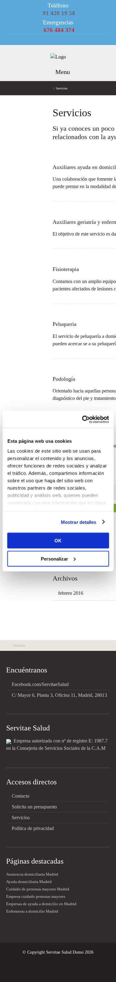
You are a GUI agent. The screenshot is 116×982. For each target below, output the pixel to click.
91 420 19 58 (59, 13)
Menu (62, 71)
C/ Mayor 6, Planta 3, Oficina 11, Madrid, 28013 (59, 695)
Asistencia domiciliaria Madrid (32, 874)
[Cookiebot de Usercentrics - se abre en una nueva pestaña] (82, 419)
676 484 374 (59, 30)
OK (58, 540)
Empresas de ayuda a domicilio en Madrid (41, 904)
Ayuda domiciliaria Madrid (29, 882)
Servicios (21, 817)
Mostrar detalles (79, 521)
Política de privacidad (33, 828)
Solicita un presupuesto (34, 806)
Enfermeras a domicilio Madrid (32, 911)
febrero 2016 (70, 593)
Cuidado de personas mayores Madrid (37, 889)
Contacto (20, 796)
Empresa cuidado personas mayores (35, 896)
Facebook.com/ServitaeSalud (40, 684)
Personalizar (54, 558)
